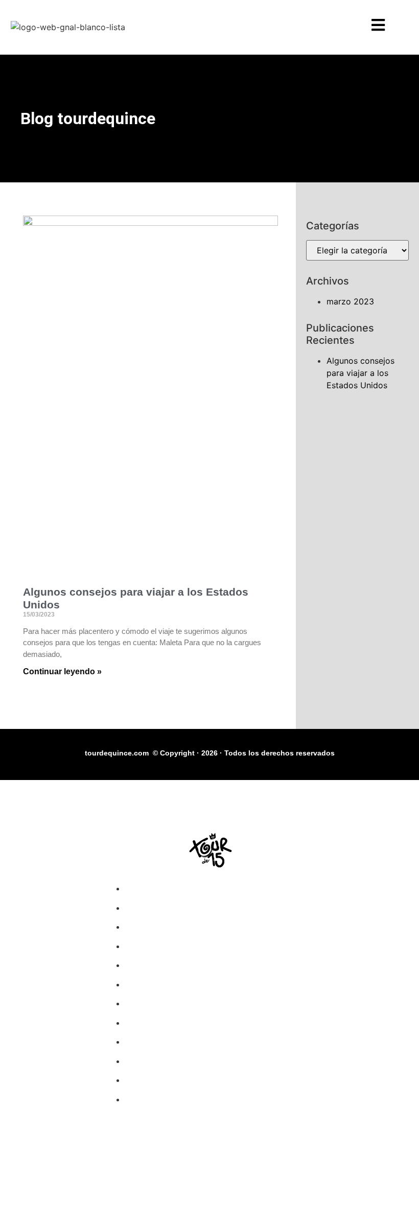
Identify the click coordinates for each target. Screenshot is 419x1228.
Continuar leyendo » (62, 671)
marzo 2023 (350, 301)
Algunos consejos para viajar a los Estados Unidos (360, 373)
